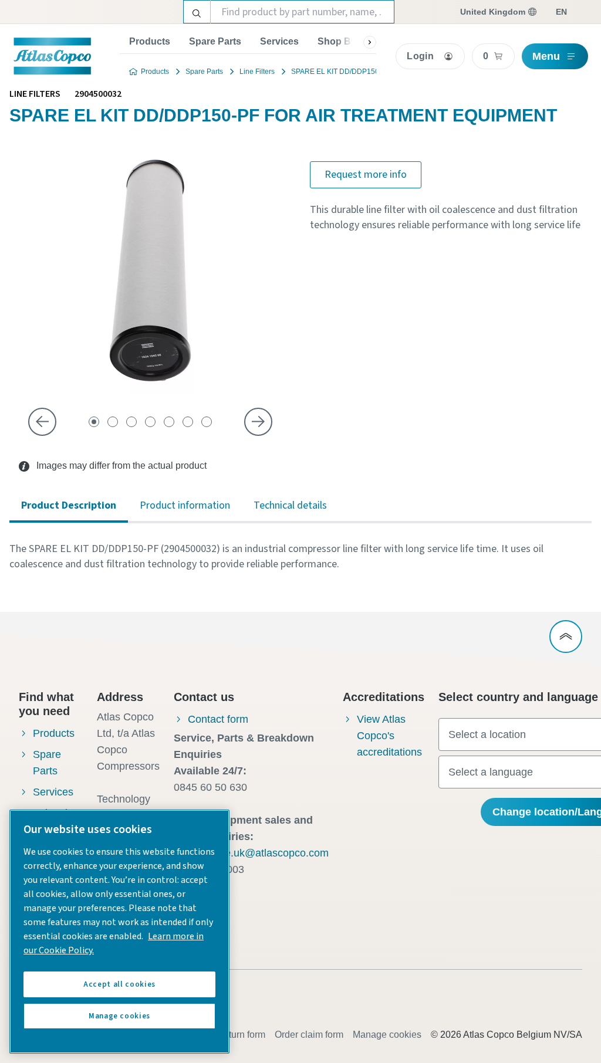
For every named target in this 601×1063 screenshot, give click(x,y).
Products (149, 41)
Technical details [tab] (290, 505)
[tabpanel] (300, 556)
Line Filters (257, 71)
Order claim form (309, 1035)
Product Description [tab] (68, 505)
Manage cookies (387, 1035)
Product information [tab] (185, 505)
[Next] (258, 422)
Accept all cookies (119, 984)
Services (279, 41)
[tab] (94, 422)
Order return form (230, 1035)
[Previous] (42, 422)
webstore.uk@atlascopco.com (258, 853)
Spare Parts (215, 41)
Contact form (218, 719)
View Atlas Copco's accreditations (389, 735)
